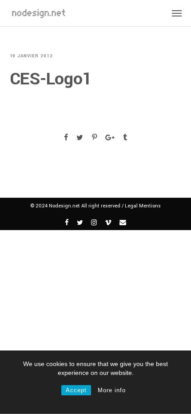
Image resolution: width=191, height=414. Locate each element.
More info (112, 390)
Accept (76, 390)
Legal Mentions (143, 206)
